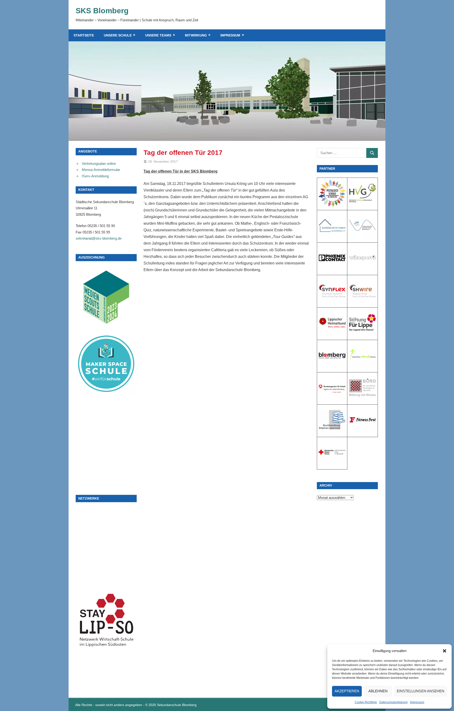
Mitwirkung (196, 35)
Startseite (84, 35)
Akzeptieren (347, 691)
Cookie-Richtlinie (366, 702)
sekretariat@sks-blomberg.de (99, 238)
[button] (444, 650)
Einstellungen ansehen (420, 691)
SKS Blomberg (102, 10)
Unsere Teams (158, 35)
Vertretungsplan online (99, 163)
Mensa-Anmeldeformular (101, 170)
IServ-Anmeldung (95, 176)
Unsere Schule (118, 35)
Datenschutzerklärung (393, 702)
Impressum (417, 702)
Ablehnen (378, 691)
